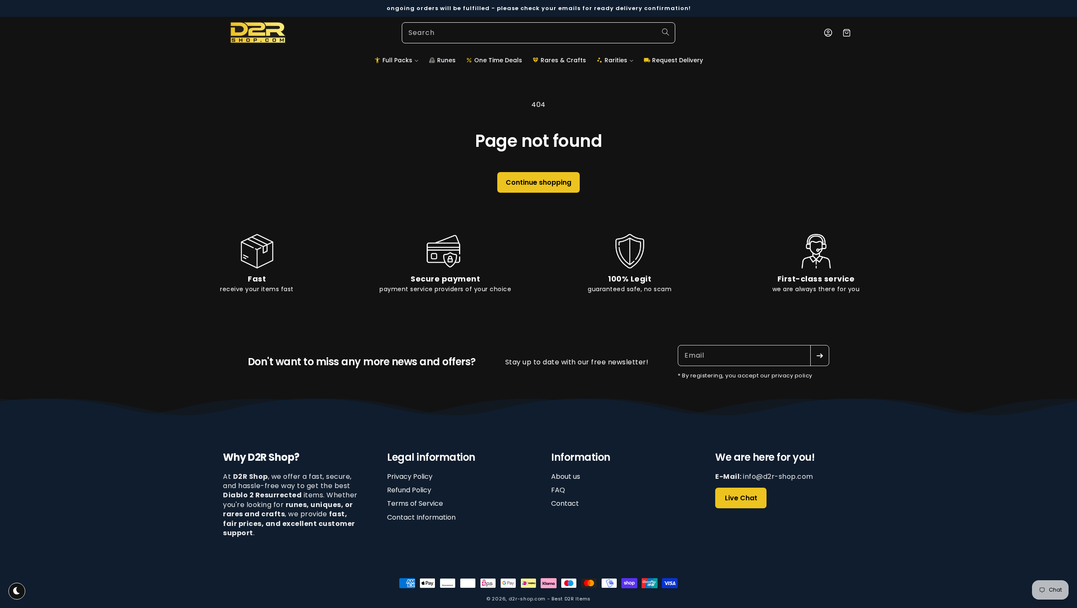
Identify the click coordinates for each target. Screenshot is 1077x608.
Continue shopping (538, 182)
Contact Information (421, 517)
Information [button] (580, 457)
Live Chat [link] (741, 498)
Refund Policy (409, 490)
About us (565, 476)
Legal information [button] (431, 457)
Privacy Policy (409, 476)
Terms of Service (415, 504)
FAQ (558, 490)
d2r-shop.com (527, 598)
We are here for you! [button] (764, 457)
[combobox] (538, 32)
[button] (396, 60)
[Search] (665, 32)
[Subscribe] (819, 355)
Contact (565, 504)
